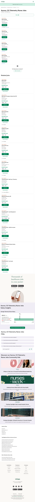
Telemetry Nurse (9, 7)
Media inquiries (26, 473)
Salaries (9, 468)
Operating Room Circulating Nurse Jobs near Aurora (9, 446)
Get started (20, 4)
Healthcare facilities (17, 468)
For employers (17, 466)
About (26, 466)
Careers (26, 470)
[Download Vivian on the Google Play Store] (21, 286)
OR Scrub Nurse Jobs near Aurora (7, 447)
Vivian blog (9, 470)
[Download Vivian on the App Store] (14, 286)
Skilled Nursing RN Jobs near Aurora (7, 442)
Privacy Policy (15, 496)
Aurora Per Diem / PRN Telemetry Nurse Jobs (8, 458)
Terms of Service (20, 496)
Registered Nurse (3, 7)
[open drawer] (33, 1)
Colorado (14, 7)
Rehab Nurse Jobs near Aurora (6, 443)
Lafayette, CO (4, 432)
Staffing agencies (17, 470)
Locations (9, 466)
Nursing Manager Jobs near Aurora (7, 451)
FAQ (26, 468)
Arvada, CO (3, 428)
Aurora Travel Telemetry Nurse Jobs (7, 457)
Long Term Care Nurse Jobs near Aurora (8, 439)
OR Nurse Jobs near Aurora (6, 450)
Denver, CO (3, 431)
